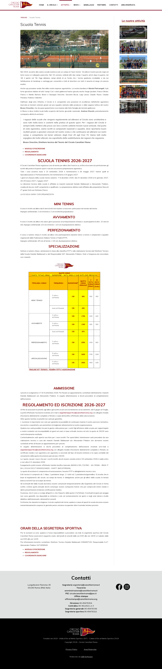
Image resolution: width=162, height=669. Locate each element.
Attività (65, 5)
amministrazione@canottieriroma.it (81, 590)
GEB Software (87, 657)
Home (41, 5)
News (76, 5)
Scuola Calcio (133, 62)
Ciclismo (133, 92)
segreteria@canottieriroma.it (86, 585)
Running (133, 47)
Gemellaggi (89, 5)
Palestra (133, 107)
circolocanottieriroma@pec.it (83, 593)
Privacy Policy (71, 649)
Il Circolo (52, 5)
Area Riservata (128, 5)
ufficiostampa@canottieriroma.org (81, 599)
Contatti (113, 5)
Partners (101, 5)
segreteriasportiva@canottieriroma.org (76, 413)
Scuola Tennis (133, 77)
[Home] (21, 4)
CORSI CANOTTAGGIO (133, 32)
